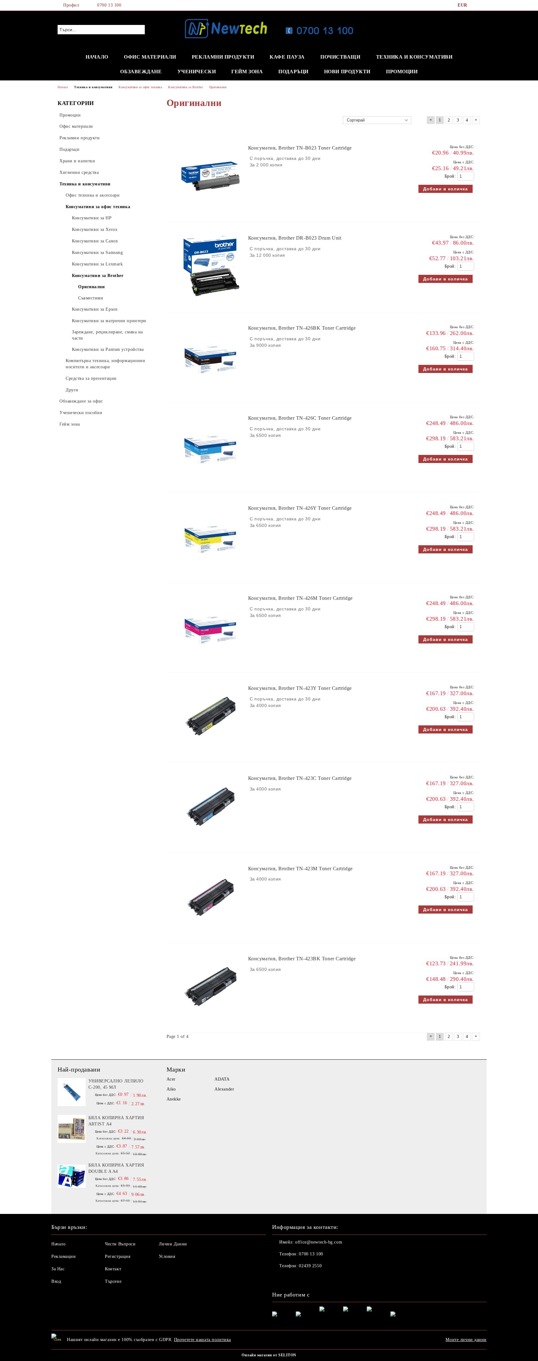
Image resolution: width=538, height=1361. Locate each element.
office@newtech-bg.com (318, 1242)
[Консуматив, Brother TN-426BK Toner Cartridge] (210, 392)
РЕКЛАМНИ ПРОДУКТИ (223, 57)
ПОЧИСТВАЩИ (340, 57)
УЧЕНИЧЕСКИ (196, 71)
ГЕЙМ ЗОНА (247, 71)
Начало (58, 1244)
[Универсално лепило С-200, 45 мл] (72, 1092)
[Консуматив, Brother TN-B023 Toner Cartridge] (210, 212)
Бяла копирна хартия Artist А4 (116, 1120)
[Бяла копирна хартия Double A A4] (72, 1176)
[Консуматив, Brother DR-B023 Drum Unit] (210, 302)
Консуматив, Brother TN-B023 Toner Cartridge (300, 147)
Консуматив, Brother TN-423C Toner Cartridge (300, 778)
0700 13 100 (109, 5)
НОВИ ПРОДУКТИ (347, 71)
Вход (56, 1281)
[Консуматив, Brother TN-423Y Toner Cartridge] (210, 752)
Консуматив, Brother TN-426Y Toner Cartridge (300, 508)
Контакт (113, 1269)
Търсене (113, 1281)
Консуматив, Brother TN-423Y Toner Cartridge (300, 688)
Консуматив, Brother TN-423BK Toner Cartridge (302, 958)
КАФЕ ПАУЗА (287, 57)
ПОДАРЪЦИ (293, 71)
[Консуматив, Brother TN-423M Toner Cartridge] (210, 933)
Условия (167, 1256)
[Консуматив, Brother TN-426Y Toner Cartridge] (210, 572)
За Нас (57, 1269)
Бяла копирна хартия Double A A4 (116, 1168)
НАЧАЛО (97, 57)
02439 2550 (310, 1265)
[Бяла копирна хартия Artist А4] (72, 1129)
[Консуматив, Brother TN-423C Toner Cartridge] (210, 843)
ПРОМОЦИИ (402, 71)
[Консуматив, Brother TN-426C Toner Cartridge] (210, 482)
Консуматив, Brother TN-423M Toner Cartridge (300, 868)
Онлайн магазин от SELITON (269, 1355)
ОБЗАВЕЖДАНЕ (141, 71)
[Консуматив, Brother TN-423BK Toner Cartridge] (210, 1023)
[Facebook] (477, 5)
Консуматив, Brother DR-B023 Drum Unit (295, 238)
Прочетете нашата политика (202, 1339)
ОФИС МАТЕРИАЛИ (150, 57)
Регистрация (117, 1256)
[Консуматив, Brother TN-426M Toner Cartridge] (210, 662)
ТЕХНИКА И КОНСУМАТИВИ (414, 57)
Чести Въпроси (120, 1244)
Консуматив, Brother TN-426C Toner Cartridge (300, 418)
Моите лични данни (466, 1339)
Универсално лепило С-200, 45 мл (116, 1084)
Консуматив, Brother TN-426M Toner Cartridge (300, 598)
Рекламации (63, 1256)
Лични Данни (173, 1244)
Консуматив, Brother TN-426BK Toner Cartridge (302, 328)
